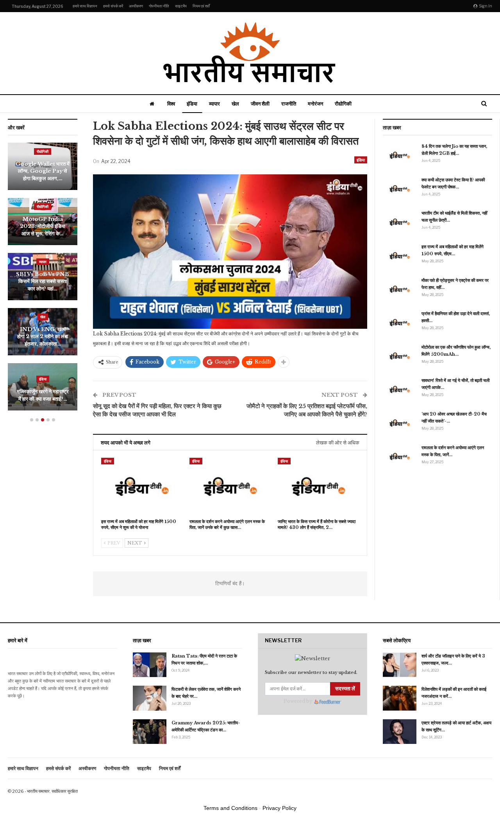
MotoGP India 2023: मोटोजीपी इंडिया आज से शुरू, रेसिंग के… (42, 226)
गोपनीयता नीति (159, 6)
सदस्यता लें (345, 688)
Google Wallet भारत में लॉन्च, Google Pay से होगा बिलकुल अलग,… (43, 171)
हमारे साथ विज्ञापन (85, 6)
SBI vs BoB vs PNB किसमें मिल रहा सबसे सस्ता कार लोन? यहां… (42, 281)
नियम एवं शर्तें (201, 6)
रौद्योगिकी (343, 103)
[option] (42, 280)
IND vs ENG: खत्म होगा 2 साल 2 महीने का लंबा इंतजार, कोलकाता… (42, 336)
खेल (235, 103)
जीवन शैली (260, 103)
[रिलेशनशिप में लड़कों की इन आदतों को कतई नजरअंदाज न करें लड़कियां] (399, 698)
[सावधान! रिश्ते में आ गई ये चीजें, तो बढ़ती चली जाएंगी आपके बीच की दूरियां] (399, 389)
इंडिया (192, 103)
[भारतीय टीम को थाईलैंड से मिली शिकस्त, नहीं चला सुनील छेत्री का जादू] (399, 222)
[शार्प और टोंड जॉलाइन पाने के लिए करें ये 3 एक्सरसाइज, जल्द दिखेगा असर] (399, 664)
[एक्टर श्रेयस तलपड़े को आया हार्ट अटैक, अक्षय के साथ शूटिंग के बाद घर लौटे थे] (399, 731)
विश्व (171, 103)
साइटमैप (181, 6)
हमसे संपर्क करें (113, 6)
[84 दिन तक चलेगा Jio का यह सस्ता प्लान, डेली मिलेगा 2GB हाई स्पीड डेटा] (399, 155)
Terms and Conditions (230, 808)
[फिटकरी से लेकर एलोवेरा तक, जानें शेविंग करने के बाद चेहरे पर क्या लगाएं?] (149, 698)
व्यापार (214, 103)
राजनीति (288, 103)
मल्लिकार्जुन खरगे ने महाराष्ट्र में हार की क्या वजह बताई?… (43, 395)
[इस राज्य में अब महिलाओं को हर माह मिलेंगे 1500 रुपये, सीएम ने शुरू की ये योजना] (141, 486)
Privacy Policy (279, 808)
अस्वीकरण (136, 6)
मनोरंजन (315, 103)
